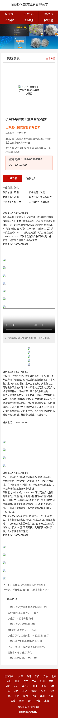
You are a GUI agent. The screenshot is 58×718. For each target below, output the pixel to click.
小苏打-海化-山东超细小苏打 (21, 624)
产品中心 (29, 13)
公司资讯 (9, 20)
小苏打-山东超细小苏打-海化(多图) (25, 641)
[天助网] (29, 711)
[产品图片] (29, 42)
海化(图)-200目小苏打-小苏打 (22, 630)
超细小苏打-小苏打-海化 (19, 652)
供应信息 (48, 13)
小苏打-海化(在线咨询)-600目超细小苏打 (28, 647)
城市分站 (8, 676)
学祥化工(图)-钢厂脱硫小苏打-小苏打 (31, 589)
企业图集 (29, 20)
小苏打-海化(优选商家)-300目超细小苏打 (28, 635)
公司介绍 (9, 13)
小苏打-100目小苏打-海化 (20, 618)
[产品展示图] (29, 30)
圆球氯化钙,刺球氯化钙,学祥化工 (29, 585)
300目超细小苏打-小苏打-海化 (22, 613)
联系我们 (48, 20)
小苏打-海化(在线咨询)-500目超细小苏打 (28, 607)
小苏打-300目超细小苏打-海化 (22, 658)
